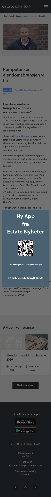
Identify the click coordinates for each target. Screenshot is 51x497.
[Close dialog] (46, 212)
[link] (25, 248)
